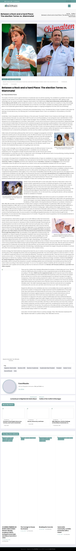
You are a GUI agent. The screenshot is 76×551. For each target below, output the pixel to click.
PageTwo (5, 79)
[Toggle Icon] (69, 6)
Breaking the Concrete (27, 527)
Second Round (53, 81)
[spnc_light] (66, 5)
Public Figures (17, 79)
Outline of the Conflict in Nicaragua (50, 399)
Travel (53, 437)
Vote (57, 81)
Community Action (24, 437)
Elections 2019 (15, 81)
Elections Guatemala (22, 81)
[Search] (64, 5)
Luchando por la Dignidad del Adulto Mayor (23, 399)
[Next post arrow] (73, 398)
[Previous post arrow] (2, 398)
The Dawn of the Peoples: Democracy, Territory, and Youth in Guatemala (12, 422)
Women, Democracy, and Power (35, 421)
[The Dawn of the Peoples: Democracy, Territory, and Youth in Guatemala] (13, 413)
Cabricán (61, 160)
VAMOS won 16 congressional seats (42, 273)
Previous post (33, 397)
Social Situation (28, 439)
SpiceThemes (52, 542)
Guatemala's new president (33, 81)
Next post (41, 397)
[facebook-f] (66, 1)
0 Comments (14, 84)
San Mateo (41, 161)
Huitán (10, 161)
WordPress (36, 542)
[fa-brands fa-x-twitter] (68, 1)
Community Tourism (43, 437)
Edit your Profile (38, 386)
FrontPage (5, 437)
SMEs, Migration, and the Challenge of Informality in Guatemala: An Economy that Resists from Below (61, 422)
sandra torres (46, 81)
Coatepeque (55, 161)
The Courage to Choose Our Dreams (9, 528)
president (41, 81)
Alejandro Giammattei (7, 81)
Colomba (47, 161)
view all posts (21, 389)
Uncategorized (14, 437)
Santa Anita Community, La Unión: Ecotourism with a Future (46, 529)
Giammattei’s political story (31, 197)
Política (22, 439)
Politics (10, 79)
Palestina (16, 161)
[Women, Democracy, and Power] (38, 413)
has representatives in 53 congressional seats (57, 173)
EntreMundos (64, 81)
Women (4, 439)
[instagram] (70, 1)
